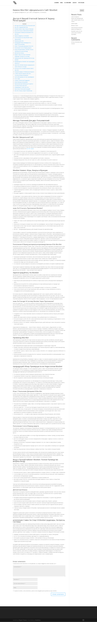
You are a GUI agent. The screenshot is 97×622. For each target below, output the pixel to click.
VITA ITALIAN (81, 2)
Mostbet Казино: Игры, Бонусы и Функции (24, 29)
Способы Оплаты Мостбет (21, 85)
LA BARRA (56, 2)
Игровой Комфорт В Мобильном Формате (24, 71)
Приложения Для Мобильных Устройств (24, 83)
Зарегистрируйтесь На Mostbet (22, 35)
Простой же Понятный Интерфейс (22, 89)
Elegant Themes (23, 620)
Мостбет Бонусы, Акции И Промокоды (23, 90)
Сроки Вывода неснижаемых (21, 82)
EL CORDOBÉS (67, 2)
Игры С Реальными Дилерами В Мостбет (24, 46)
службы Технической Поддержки (22, 80)
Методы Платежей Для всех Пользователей (25, 25)
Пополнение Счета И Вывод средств (23, 47)
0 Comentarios (43, 12)
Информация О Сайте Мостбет (22, 87)
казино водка (74, 23)
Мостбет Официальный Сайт (21, 27)
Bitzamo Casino (74, 25)
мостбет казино (30, 148)
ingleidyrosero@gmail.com (20, 12)
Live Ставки (17, 78)
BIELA (61, 2)
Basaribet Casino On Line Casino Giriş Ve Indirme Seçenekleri (76, 33)
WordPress (38, 620)
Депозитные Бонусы (19, 53)
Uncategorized (36, 12)
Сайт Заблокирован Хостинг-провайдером (24, 77)
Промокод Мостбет (19, 41)
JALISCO (75, 2)
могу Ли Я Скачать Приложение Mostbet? (24, 30)
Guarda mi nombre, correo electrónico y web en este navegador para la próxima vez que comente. (35, 590)
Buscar (81, 10)
